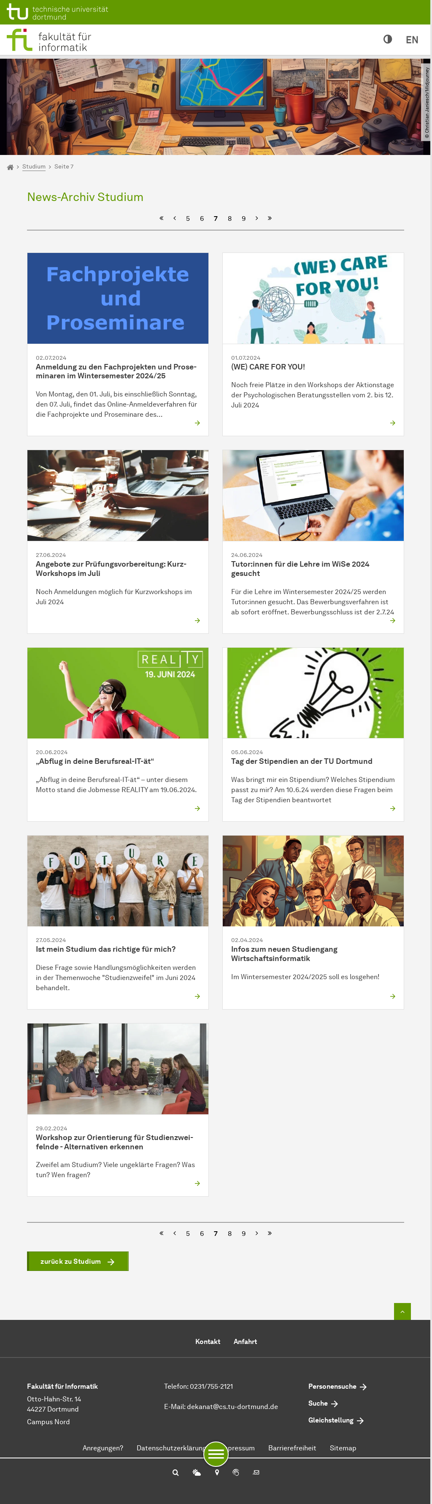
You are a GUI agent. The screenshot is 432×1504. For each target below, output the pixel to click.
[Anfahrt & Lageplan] (217, 1473)
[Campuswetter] (197, 1473)
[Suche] (176, 1473)
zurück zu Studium (70, 1261)
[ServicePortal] (236, 1473)
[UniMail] (256, 1473)
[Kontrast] (388, 39)
